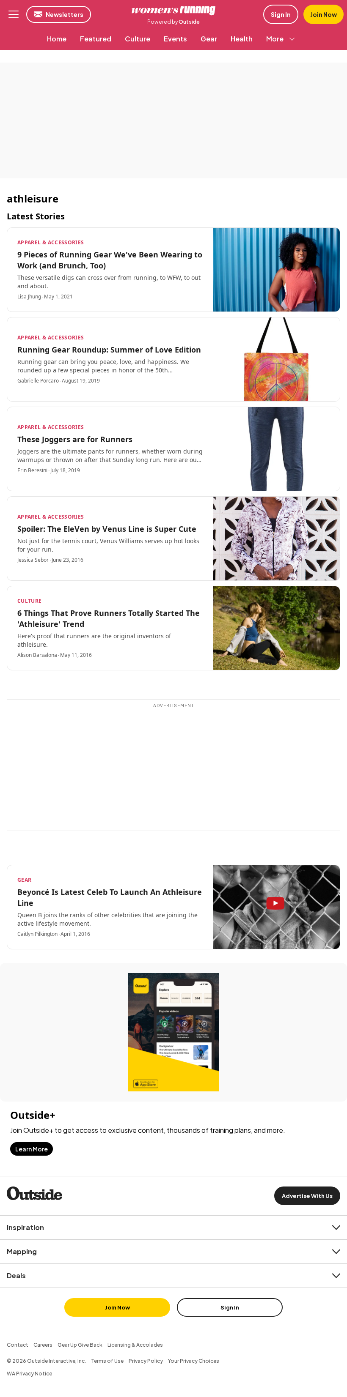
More (275, 38)
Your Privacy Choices (193, 1361)
